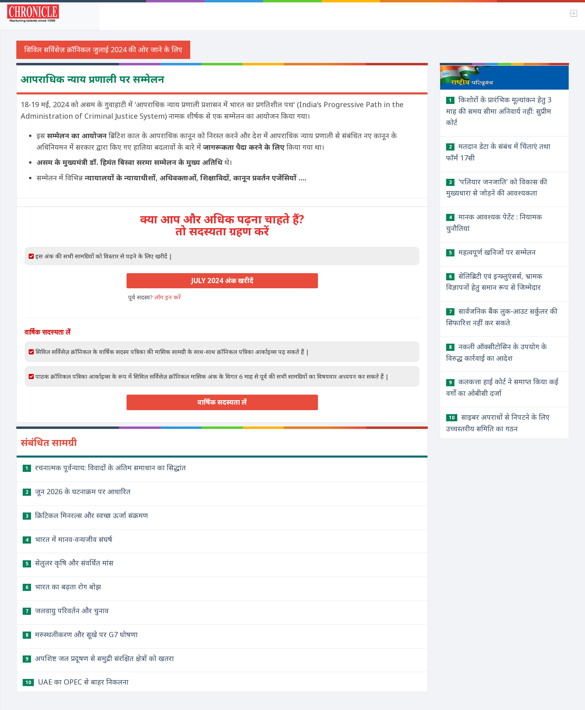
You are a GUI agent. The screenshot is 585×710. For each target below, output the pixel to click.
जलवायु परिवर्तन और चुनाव (67, 610)
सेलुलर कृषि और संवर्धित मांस (69, 562)
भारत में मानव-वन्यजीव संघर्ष (68, 539)
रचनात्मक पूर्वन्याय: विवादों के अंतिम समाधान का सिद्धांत (105, 467)
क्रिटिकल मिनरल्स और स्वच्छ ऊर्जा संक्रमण (86, 515)
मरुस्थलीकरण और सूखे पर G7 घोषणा (81, 634)
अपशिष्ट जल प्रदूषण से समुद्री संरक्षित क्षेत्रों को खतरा (99, 658)
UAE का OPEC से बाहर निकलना (77, 682)
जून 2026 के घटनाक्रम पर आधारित (78, 491)
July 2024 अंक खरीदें (222, 280)
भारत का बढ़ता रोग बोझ (63, 586)
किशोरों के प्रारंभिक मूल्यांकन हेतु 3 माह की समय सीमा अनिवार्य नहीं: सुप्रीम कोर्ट (499, 111)
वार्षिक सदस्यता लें (222, 402)
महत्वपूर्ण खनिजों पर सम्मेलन (492, 252)
